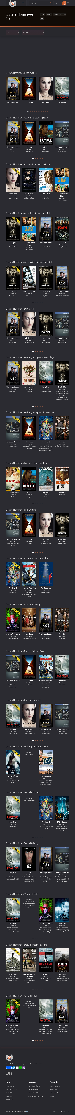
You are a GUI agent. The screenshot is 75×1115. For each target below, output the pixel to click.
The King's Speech (12, 102)
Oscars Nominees (60, 15)
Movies (49, 15)
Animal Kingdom (29, 291)
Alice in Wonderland (13, 634)
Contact (55, 1111)
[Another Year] (29, 373)
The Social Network (62, 147)
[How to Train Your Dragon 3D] (29, 574)
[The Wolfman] (13, 762)
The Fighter (13, 243)
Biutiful (45, 147)
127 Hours (29, 102)
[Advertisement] (37, 50)
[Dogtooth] (46, 479)
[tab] (28, 111)
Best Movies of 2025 (34, 1089)
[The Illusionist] (46, 574)
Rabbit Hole (45, 194)
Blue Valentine (29, 194)
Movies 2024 (9, 1099)
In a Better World (13, 492)
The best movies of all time (36, 1096)
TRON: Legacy (62, 822)
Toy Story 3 (46, 442)
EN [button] (57, 3)
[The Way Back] (46, 762)
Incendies (62, 492)
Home (42, 15)
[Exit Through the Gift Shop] (29, 960)
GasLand (46, 974)
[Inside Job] (13, 960)
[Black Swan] (46, 88)
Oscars (52, 1096)
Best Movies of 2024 (34, 1093)
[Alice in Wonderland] (13, 620)
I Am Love (29, 634)
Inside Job (13, 974)
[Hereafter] (62, 910)
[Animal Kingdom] (29, 278)
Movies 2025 (9, 1096)
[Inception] (62, 88)
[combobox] (12, 32)
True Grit (62, 442)
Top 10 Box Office (11, 1089)
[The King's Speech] (13, 88)
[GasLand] (46, 960)
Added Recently (54, 1093)
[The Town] (62, 229)
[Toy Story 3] (46, 428)
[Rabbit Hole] (46, 180)
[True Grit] (62, 428)
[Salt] (29, 859)
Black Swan (46, 102)
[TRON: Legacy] (62, 808)
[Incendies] (62, 479)
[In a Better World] (13, 479)
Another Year (29, 387)
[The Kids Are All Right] (62, 180)
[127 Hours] (29, 88)
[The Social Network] (62, 133)
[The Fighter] (13, 229)
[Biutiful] (46, 133)
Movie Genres (10, 1086)
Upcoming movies (55, 1086)
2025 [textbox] (8, 32)
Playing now (53, 1089)
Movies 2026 (9, 1093)
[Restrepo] (62, 960)
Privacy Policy (65, 1111)
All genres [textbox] (26, 32)
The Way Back (46, 776)
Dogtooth (45, 492)
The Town (62, 243)
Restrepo (62, 974)
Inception (62, 102)
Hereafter (62, 923)
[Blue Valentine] (29, 180)
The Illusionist (46, 588)
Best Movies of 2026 (34, 1086)
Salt (29, 873)
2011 (42, 18)
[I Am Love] (29, 620)
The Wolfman (13, 776)
